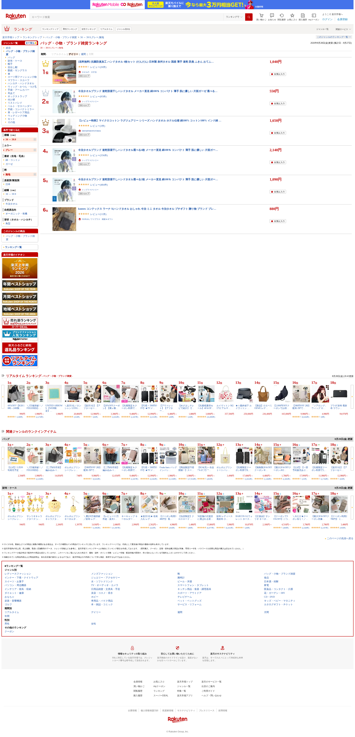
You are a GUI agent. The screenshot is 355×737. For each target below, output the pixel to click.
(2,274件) (39, 417)
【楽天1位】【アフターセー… (92, 406)
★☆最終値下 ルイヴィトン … (244, 406)
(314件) (77, 417)
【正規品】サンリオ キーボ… (262, 517)
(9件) (323, 417)
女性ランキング (89, 29)
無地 (8, 174)
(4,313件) (153, 417)
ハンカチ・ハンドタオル (21, 83)
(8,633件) (96, 479)
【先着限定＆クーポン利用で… (129, 406)
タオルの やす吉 (89, 72)
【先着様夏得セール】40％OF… (205, 406)
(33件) (190, 417)
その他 (11, 122)
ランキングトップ (50, 29)
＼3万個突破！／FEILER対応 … (35, 406)
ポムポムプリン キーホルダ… (72, 517)
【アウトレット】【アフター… (166, 408)
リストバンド (15, 102)
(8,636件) (305, 417)
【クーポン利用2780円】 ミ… (338, 517)
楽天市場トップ (10, 37)
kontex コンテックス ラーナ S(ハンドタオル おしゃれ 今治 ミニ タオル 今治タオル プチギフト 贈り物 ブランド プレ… (147, 208)
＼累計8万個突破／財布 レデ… (92, 517)
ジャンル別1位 (123, 29)
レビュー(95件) (98, 96)
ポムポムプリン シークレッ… (72, 468)
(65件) (95, 417)
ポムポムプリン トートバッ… (224, 468)
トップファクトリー (90, 101)
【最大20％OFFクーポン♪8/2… (282, 468)
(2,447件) (134, 417)
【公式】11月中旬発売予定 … (15, 468)
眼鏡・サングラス (17, 70)
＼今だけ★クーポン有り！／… (300, 517)
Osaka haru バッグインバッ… (168, 468)
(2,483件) (286, 479)
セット (11, 118)
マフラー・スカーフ (18, 80)
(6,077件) (210, 528)
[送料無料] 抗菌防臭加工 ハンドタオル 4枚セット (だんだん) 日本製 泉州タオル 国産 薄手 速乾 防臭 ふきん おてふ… (146, 61)
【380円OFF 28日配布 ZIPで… (301, 406)
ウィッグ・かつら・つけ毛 (22, 86)
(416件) (172, 528)
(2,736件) (324, 479)
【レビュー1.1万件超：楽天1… (111, 517)
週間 (83, 54)
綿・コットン (13, 160)
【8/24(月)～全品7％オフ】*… (205, 468)
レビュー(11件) (98, 214)
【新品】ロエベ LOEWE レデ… (263, 406)
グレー (9, 150)
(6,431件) (229, 528)
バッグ (11, 57)
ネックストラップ (17, 96)
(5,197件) (324, 528)
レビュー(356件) (99, 155)
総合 (8, 47)
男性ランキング (70, 29)
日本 (8, 184)
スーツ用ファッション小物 (22, 76)
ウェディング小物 (17, 115)
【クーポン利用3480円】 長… (168, 517)
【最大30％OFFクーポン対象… (320, 517)
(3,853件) (248, 479)
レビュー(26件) (98, 67)
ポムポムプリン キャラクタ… (53, 517)
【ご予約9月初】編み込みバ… (53, 468)
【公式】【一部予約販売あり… (300, 468)
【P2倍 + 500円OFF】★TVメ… (149, 406)
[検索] (249, 17)
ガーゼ (9, 164)
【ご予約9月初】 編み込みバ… (111, 468)
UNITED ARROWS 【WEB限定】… (53, 408)
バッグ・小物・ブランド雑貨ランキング (73, 43)
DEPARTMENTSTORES (91, 131)
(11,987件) (116, 528)
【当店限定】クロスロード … (186, 517)
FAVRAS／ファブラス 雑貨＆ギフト (97, 219)
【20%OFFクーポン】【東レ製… (111, 406)
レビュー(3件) (97, 126)
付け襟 (11, 99)
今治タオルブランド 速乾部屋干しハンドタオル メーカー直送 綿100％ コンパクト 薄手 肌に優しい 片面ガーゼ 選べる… (147, 91)
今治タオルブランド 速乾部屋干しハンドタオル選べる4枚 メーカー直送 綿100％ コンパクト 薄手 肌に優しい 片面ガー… (148, 149)
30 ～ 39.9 (11, 139)
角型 (8, 223)
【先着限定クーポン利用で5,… (319, 468)
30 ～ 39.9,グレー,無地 (92, 37)
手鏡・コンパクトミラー (21, 109)
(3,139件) (172, 479)
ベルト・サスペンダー (20, 106)
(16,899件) (211, 417)
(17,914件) (192, 479)
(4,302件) (153, 479)
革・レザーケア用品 (18, 112)
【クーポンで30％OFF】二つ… (281, 517)
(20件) (171, 417)
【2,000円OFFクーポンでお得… (281, 406)
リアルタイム (106, 29)
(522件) (153, 528)
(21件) (304, 479)
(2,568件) (305, 528)
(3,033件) (115, 417)
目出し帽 (12, 67)
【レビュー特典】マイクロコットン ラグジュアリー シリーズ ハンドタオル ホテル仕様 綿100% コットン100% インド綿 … (149, 120)
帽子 (10, 64)
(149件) (20, 417)
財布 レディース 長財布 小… (225, 517)
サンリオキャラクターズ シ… (34, 517)
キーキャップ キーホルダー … (129, 517)
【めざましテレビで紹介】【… (186, 406)
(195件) (343, 528)
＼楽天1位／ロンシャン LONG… (73, 406)
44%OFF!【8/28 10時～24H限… (16, 406)
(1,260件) (267, 479)
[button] (272, 17)
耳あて (11, 93)
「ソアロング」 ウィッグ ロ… (319, 406)
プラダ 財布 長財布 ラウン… (338, 406)
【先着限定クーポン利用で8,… (243, 468)
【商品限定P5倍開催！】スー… (186, 468)
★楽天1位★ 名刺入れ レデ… (149, 517)
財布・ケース (15, 60)
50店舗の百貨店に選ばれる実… (205, 517)
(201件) (210, 479)
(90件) (190, 528)
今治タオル (12, 203)
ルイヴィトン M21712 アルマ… (225, 406)
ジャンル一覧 (322, 29)
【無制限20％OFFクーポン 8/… (263, 468)
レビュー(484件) (99, 184)
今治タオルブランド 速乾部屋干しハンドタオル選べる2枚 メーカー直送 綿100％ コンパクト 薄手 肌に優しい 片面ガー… (148, 179)
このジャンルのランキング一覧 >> (334, 37)
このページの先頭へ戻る (340, 538)
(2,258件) (39, 479)
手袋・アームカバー (18, 89)
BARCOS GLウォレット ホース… (244, 517)
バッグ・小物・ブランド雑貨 (61, 37)
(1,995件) (96, 528)
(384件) (286, 528)
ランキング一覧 (13, 247)
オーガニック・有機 (16, 213)
